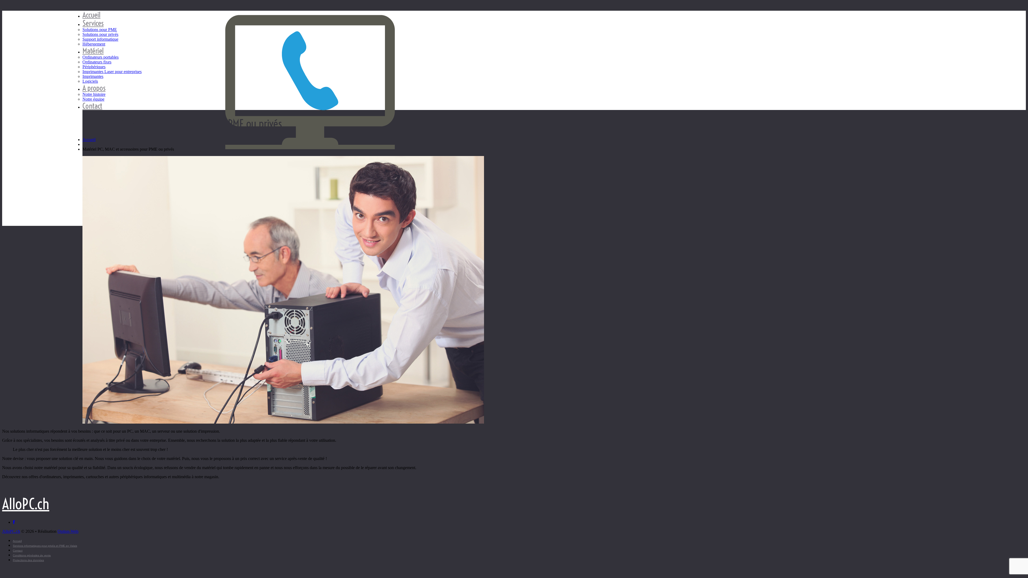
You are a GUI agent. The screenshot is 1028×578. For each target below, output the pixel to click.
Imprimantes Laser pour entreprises (112, 71)
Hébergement (93, 44)
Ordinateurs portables (100, 57)
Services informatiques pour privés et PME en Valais (45, 545)
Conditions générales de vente (32, 555)
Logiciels (90, 81)
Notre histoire (93, 94)
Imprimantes (92, 76)
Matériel (93, 50)
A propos (93, 88)
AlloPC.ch (25, 504)
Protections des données (28, 560)
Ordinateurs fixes (96, 62)
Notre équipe (93, 99)
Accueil (91, 15)
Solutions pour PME (99, 29)
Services (93, 23)
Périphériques (93, 66)
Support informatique (100, 39)
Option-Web (68, 531)
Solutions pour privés (100, 34)
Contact (92, 106)
